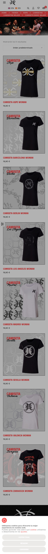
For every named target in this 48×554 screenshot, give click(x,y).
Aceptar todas (24, 537)
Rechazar (24, 543)
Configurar (24, 549)
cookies (33, 530)
